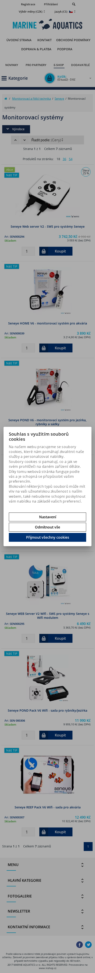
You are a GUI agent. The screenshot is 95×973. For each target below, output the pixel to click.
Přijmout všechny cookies (47, 537)
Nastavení (47, 517)
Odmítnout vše (47, 527)
